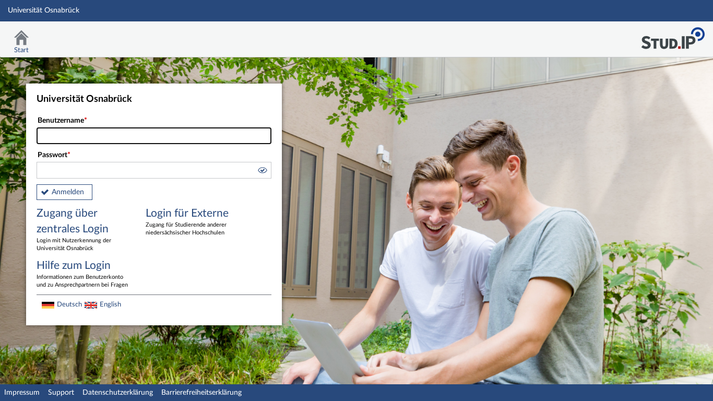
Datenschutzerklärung (117, 392)
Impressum (22, 392)
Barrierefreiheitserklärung (201, 392)
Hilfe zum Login (82, 274)
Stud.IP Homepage (673, 35)
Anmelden (68, 192)
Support (61, 392)
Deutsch (69, 304)
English (110, 304)
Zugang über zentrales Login (74, 229)
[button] (262, 172)
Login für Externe (187, 221)
